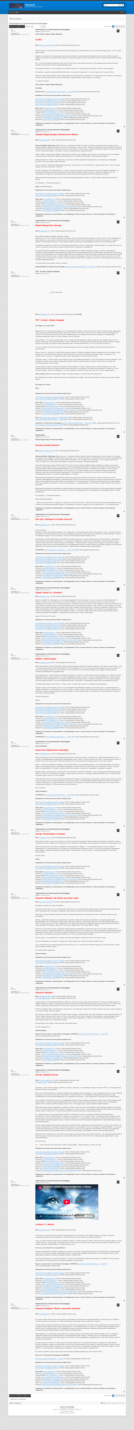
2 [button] (115, 26)
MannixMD (71, 1407)
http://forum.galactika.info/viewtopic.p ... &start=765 (80, 266)
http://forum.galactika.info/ (46, 45)
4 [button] (119, 26)
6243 (18, 33)
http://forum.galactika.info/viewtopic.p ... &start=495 (76, 423)
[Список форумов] (16, 5)
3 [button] (117, 26)
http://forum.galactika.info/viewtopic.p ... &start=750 (59, 91)
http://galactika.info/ (49, 108)
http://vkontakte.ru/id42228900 (51, 119)
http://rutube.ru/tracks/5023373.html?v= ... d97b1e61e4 (51, 419)
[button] (124, 26)
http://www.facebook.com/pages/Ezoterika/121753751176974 (59, 115)
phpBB (63, 1409)
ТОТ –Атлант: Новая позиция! (47, 271)
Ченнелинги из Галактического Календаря (28, 23)
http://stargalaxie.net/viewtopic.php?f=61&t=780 (49, 425)
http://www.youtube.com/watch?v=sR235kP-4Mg (53, 417)
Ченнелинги (40, 435)
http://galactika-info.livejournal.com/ (53, 117)
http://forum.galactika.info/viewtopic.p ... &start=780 (93, 1034)
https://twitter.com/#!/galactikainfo (49, 1168)
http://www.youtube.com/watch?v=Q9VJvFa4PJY (53, 1293)
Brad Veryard (71, 1406)
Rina (12, 29)
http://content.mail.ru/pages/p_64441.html (47, 104)
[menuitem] (18, 12)
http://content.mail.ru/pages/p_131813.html (47, 102)
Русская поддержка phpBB (67, 1411)
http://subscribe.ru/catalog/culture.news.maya (48, 100)
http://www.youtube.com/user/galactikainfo (53, 114)
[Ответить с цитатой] (118, 30)
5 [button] (121, 26)
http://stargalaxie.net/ (52, 112)
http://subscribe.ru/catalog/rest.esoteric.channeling (49, 99)
